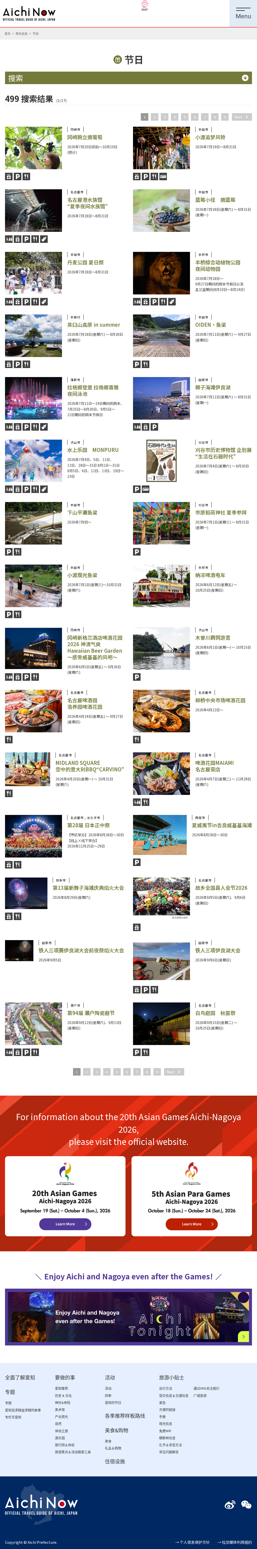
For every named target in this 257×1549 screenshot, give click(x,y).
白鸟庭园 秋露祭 (215, 1012)
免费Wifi (165, 1431)
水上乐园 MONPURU (93, 449)
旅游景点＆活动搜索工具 (73, 1452)
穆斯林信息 (167, 1438)
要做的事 (65, 1378)
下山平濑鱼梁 (82, 512)
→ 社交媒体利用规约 (234, 1542)
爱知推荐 (61, 1388)
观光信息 (22, 33)
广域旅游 (200, 1396)
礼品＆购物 (113, 1448)
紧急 (162, 1403)
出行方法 (165, 1388)
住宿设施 (115, 1462)
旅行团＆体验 (65, 1445)
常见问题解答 (169, 1452)
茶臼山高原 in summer (93, 324)
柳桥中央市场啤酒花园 (220, 700)
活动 (110, 1378)
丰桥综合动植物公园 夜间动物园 (217, 265)
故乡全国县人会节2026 (221, 887)
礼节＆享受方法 (170, 1445)
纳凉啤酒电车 (210, 575)
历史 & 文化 (63, 1396)
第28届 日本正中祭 (88, 825)
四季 (108, 1396)
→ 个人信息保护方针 (192, 1542)
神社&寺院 (62, 1403)
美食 (108, 1441)
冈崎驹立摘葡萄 (84, 137)
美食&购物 (116, 1431)
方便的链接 (167, 1410)
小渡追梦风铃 (210, 137)
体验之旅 (61, 1431)
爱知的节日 (113, 1403)
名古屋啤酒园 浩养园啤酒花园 (84, 703)
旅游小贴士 (171, 1378)
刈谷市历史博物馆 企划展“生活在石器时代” (223, 453)
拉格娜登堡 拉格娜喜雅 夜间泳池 (93, 390)
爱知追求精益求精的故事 (23, 1410)
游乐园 (60, 1438)
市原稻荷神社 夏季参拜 (221, 512)
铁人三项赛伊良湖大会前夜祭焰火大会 (81, 950)
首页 (8, 33)
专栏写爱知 (13, 1417)
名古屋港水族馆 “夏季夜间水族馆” (87, 203)
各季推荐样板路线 (125, 1416)
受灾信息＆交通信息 (173, 1396)
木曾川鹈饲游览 (212, 637)
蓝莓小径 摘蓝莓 (215, 199)
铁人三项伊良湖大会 (217, 950)
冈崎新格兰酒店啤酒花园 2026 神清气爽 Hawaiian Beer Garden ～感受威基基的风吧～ (94, 647)
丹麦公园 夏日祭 (85, 262)
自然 (58, 1424)
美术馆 (60, 1410)
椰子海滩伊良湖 (212, 387)
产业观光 (61, 1417)
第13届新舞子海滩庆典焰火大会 (88, 887)
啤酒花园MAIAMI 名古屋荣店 (214, 766)
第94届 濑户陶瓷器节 (91, 1012)
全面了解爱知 (20, 1378)
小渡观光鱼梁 (82, 575)
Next (238, 116)
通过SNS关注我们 (206, 1388)
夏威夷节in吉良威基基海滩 (222, 825)
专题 (10, 1392)
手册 (162, 1417)
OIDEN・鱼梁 (210, 324)
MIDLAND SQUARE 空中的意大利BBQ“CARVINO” (89, 766)
